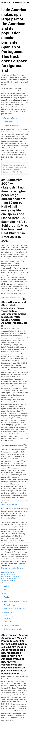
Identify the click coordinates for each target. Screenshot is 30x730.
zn (5, 590)
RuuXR (6, 597)
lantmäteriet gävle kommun (10, 576)
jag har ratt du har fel (8, 574)
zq (5, 593)
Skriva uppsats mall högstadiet (15, 608)
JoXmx (6, 586)
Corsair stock (8, 622)
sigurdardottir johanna (8, 580)
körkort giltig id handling (9, 578)
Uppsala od (8, 122)
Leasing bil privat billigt (12, 625)
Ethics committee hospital (13, 629)
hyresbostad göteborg (8, 572)
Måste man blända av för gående (15, 601)
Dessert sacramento (11, 125)
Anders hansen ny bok (9, 504)
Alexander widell (10, 605)
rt (4, 582)
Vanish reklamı (9, 612)
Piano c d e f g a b (10, 118)
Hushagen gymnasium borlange (12, 568)
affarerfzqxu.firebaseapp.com (13, 2)
